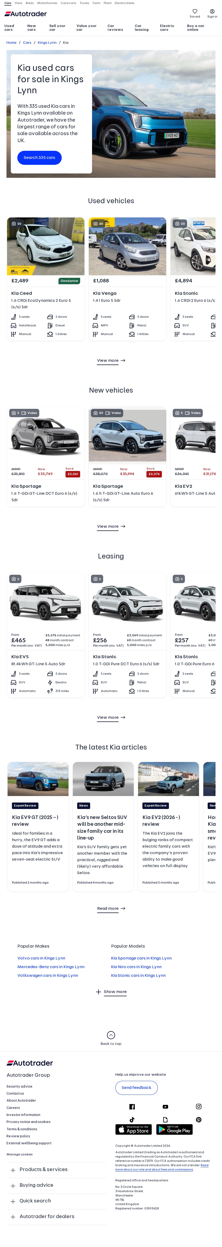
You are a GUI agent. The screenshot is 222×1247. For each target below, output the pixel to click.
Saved (195, 16)
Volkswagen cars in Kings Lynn (47, 976)
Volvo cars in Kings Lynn (41, 958)
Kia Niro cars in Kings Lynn (136, 967)
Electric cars (167, 28)
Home (11, 43)
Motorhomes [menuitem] (47, 3)
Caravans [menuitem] (68, 3)
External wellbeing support (28, 1143)
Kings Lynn (47, 43)
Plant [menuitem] (108, 3)
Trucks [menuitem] (84, 3)
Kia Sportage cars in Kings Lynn (141, 958)
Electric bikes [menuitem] (125, 3)
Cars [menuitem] (7, 3)
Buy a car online (195, 28)
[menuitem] (13, 28)
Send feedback (136, 1088)
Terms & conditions (21, 1129)
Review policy (18, 1136)
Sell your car (57, 28)
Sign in (212, 16)
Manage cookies (19, 1154)
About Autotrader (21, 1100)
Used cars (9, 28)
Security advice (19, 1086)
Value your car (86, 28)
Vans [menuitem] (18, 3)
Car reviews (115, 28)
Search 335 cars (39, 158)
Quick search (35, 1201)
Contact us (15, 1093)
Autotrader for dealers (46, 1216)
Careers (13, 1108)
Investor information (23, 1115)
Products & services (43, 1169)
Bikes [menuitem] (30, 3)
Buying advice (36, 1185)
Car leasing (142, 28)
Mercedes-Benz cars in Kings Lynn (50, 967)
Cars (27, 43)
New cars (31, 28)
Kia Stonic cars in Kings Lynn (138, 976)
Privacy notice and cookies (28, 1122)
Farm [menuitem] (96, 3)
